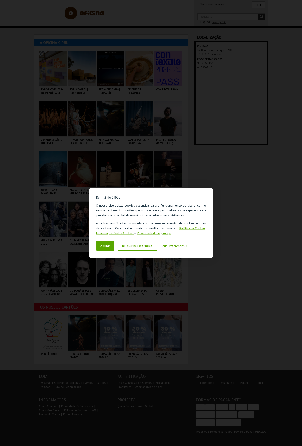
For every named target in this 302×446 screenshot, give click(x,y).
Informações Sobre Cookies (115, 233)
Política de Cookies (192, 228)
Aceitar (105, 246)
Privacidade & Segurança (154, 233)
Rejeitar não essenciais (137, 246)
